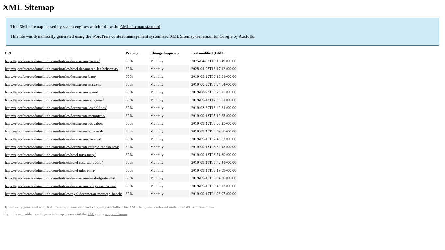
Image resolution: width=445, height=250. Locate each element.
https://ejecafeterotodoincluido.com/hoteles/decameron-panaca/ (52, 61)
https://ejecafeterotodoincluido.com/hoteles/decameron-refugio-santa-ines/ (60, 186)
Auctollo (246, 36)
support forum (116, 214)
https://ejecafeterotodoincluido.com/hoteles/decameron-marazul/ (53, 84)
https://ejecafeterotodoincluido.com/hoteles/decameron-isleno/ (51, 92)
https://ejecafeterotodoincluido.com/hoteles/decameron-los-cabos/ (54, 123)
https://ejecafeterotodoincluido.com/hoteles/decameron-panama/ (53, 139)
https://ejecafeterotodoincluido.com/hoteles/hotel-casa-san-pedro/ (54, 162)
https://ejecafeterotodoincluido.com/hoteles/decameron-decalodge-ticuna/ (60, 178)
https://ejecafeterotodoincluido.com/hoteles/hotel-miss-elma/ (50, 170)
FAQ (91, 214)
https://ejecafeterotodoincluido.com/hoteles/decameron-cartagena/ (54, 100)
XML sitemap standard (140, 26)
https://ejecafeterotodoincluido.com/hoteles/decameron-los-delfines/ (56, 108)
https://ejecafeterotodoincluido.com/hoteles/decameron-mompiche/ (55, 116)
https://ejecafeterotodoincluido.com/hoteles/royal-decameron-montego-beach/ (63, 194)
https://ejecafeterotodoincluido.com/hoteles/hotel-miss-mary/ (50, 155)
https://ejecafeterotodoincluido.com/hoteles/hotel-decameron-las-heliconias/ (61, 69)
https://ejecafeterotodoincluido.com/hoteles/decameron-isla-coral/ (54, 131)
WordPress (101, 36)
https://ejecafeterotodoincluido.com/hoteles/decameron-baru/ (50, 76)
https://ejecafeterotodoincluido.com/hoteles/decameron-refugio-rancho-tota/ (62, 147)
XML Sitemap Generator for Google (201, 36)
